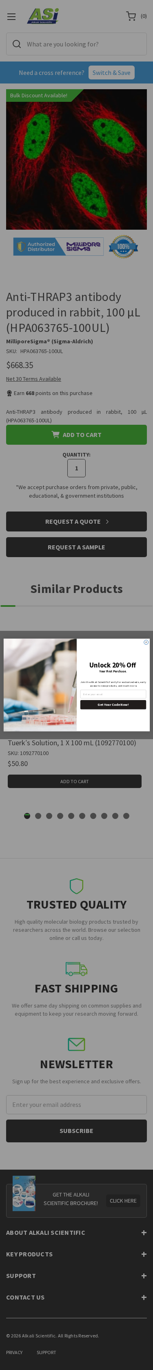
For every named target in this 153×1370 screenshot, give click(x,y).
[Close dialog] (146, 642)
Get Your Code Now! (113, 705)
